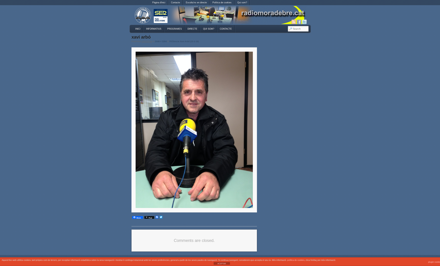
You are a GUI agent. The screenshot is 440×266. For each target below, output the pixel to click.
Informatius (153, 29)
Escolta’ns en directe (196, 2)
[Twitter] (304, 22)
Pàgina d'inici (158, 2)
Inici (137, 29)
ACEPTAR (221, 264)
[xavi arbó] (194, 130)
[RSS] (294, 22)
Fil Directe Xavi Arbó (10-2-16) (184, 41)
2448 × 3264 (161, 41)
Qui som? (242, 2)
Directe (192, 29)
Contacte (175, 2)
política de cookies (296, 260)
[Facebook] (299, 22)
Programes (174, 29)
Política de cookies (222, 2)
